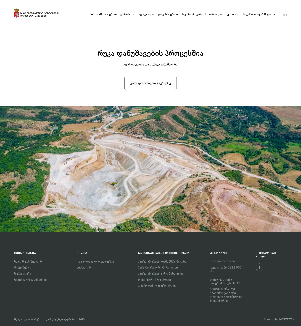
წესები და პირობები (27, 319)
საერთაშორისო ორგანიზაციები (161, 273)
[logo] (37, 12)
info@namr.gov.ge (222, 261)
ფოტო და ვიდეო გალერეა (95, 261)
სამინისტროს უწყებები (31, 279)
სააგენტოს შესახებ (28, 261)
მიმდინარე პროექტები (154, 279)
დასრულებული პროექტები (157, 285)
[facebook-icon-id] (259, 267)
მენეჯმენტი (22, 267)
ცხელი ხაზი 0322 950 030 (226, 269)
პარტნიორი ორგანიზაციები (158, 267)
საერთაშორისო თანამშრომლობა (162, 261)
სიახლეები (84, 267)
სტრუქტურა (22, 273)
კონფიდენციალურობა (60, 319)
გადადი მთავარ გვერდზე (150, 83)
